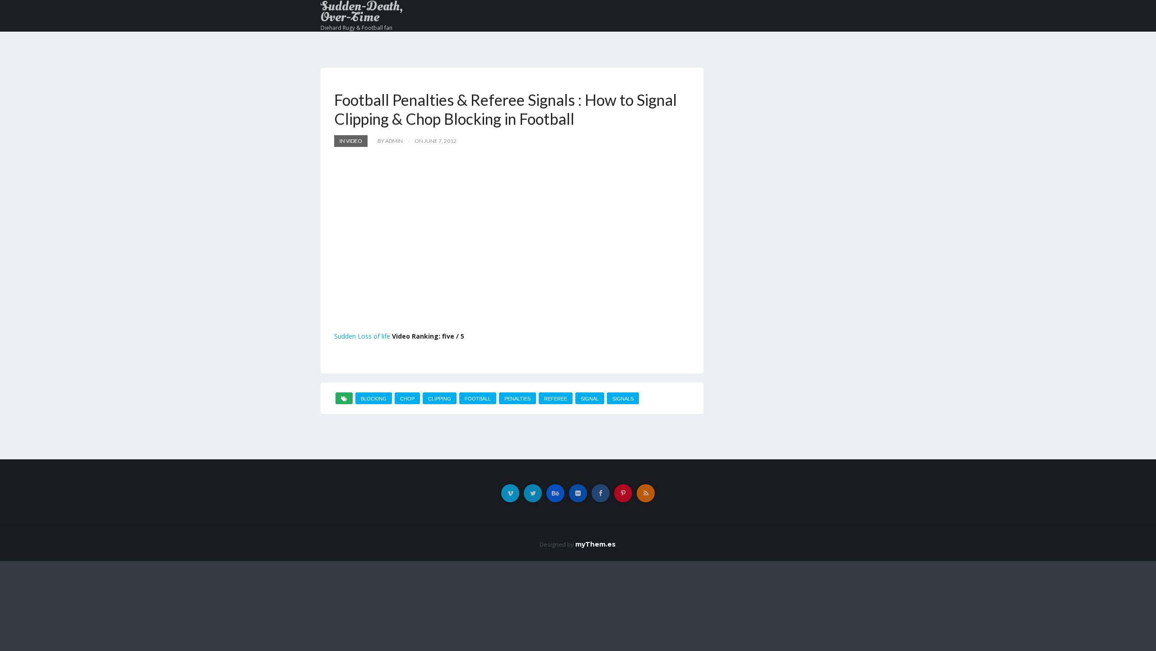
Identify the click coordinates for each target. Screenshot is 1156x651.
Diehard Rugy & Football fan (356, 28)
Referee (555, 398)
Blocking (374, 398)
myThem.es (595, 544)
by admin (390, 140)
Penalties (517, 398)
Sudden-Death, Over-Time (362, 12)
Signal (590, 398)
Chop (407, 398)
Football (478, 398)
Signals (623, 398)
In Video (351, 140)
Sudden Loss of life (362, 336)
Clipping (439, 398)
